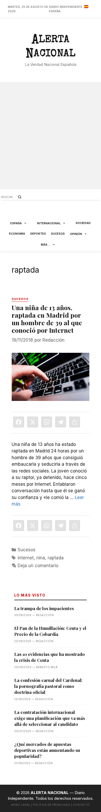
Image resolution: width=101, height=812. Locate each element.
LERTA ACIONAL (50, 47)
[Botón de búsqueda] (20, 197)
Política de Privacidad (51, 804)
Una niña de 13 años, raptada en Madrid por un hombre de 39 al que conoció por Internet (47, 318)
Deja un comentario (38, 565)
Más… (45, 244)
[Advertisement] (50, 135)
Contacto (81, 804)
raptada (56, 557)
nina (40, 557)
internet (26, 557)
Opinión (76, 234)
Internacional (49, 223)
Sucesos (58, 233)
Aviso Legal (20, 804)
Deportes (38, 233)
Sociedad (83, 223)
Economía (17, 233)
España (16, 223)
